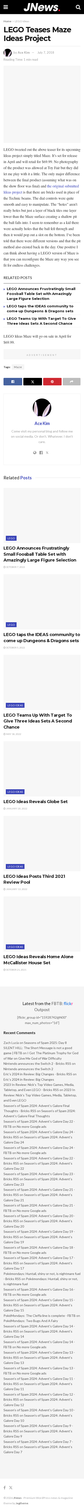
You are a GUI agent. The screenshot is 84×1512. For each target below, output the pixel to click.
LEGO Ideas (22, 21)
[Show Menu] (6, 7)
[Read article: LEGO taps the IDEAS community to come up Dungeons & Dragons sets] (42, 601)
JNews (17, 1498)
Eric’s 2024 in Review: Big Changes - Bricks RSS (38, 1074)
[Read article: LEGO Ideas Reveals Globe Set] (42, 769)
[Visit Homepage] (42, 7)
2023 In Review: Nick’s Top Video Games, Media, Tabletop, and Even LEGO (40, 1095)
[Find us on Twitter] (11, 1487)
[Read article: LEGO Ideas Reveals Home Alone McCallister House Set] (42, 924)
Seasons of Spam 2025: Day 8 (45, 1043)
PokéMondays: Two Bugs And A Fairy (31, 1321)
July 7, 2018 (45, 52)
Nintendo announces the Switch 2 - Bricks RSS (37, 1063)
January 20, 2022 (16, 808)
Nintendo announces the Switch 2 (28, 1069)
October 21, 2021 (16, 969)
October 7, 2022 (15, 567)
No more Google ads (31, 1126)
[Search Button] (78, 7)
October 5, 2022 (15, 647)
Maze (18, 367)
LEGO (11, 538)
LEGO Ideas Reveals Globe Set (36, 801)
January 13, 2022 (16, 889)
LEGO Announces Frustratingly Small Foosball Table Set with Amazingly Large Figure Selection (41, 294)
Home (7, 21)
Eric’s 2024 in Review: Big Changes (29, 1079)
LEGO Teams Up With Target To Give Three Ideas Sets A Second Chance (38, 721)
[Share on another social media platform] (71, 381)
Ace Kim (24, 52)
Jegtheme (22, 1503)
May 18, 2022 (13, 734)
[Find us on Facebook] (5, 1487)
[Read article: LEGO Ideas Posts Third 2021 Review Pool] (42, 843)
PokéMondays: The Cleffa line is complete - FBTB (40, 1316)
